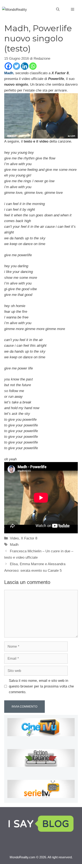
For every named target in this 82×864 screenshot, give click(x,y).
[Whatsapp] (33, 66)
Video (14, 538)
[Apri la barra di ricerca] (57, 9)
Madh (14, 545)
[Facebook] (8, 66)
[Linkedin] (24, 66)
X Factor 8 (29, 538)
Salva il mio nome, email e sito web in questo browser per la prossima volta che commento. (41, 686)
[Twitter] (16, 66)
